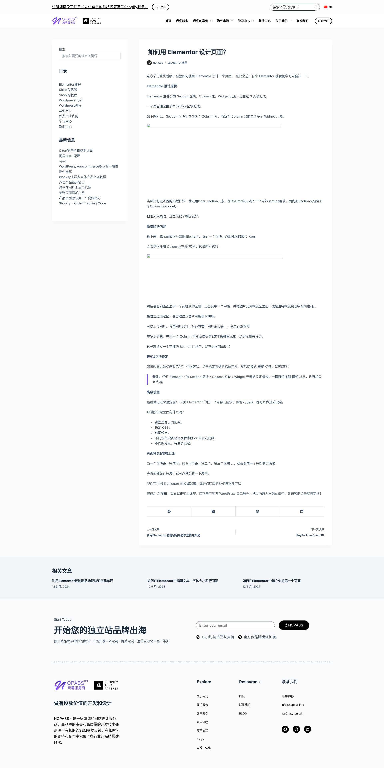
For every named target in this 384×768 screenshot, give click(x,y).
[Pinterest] (258, 511)
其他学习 (65, 111)
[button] (328, 7)
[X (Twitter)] (213, 511)
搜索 (62, 49)
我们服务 (182, 21)
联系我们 (302, 21)
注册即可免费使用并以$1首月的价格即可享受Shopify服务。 (100, 7)
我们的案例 (200, 21)
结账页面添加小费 (72, 193)
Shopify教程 (68, 95)
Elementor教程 (177, 62)
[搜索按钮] (316, 7)
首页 (168, 21)
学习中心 (244, 21)
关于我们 (282, 21)
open (63, 161)
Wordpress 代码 (71, 100)
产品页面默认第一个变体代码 (80, 198)
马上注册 (160, 7)
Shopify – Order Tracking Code (82, 203)
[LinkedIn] (302, 511)
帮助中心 (265, 21)
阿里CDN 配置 (69, 156)
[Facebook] (169, 511)
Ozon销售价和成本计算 (76, 151)
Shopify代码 (68, 90)
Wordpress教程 (70, 105)
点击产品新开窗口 (72, 182)
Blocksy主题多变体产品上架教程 (82, 177)
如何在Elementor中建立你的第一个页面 (272, 581)
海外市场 (223, 21)
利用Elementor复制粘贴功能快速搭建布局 (82, 581)
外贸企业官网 (68, 116)
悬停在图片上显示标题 (75, 187)
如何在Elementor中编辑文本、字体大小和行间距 (182, 581)
